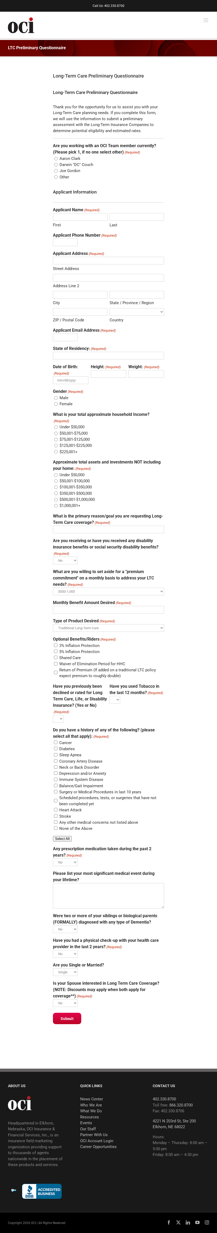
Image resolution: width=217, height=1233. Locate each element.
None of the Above (75, 828)
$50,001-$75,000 (74, 433)
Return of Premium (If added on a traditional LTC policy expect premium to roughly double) (107, 673)
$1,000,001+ (70, 505)
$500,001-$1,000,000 (77, 499)
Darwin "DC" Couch (76, 164)
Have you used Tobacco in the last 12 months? (136, 689)
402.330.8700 (164, 1099)
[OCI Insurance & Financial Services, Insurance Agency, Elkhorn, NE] (42, 1191)
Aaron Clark (70, 158)
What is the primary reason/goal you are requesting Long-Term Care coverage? (108, 519)
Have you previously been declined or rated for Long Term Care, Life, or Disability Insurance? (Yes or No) (80, 699)
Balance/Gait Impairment (81, 786)
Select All (62, 839)
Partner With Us (94, 1134)
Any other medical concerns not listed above (98, 822)
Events (86, 1122)
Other (64, 177)
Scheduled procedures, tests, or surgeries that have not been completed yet (107, 800)
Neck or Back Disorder (79, 767)
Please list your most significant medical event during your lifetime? (104, 876)
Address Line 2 (66, 286)
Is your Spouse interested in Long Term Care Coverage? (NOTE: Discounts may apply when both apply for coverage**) (106, 989)
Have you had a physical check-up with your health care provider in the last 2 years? (106, 943)
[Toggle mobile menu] (206, 20)
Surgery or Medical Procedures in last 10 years (100, 792)
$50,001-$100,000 (75, 481)
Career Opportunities (98, 1146)
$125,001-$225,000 (76, 445)
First (57, 225)
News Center (91, 1099)
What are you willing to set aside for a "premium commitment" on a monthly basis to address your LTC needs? (103, 578)
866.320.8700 (181, 1105)
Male (64, 397)
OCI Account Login (96, 1140)
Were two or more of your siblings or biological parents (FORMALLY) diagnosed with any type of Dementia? (105, 919)
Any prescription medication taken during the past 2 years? (102, 852)
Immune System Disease (81, 779)
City (56, 302)
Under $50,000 (72, 427)
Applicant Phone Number (85, 235)
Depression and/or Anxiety (82, 773)
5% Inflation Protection (79, 651)
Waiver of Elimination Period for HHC (92, 664)
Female (66, 404)
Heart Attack (70, 810)
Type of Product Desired (84, 620)
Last (113, 225)
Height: (106, 366)
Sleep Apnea (70, 755)
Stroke (65, 816)
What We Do (91, 1111)
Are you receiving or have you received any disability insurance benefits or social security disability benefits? (106, 547)
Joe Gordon (70, 170)
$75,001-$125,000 (75, 439)
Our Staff (88, 1129)
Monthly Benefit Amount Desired (92, 602)
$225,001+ (69, 451)
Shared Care (70, 657)
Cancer (65, 742)
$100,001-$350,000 (76, 487)
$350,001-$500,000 (76, 493)
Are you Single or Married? (78, 965)
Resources (89, 1117)
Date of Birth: (65, 369)
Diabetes (67, 748)
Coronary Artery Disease (80, 761)
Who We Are (91, 1105)
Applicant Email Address (84, 330)
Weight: (143, 366)
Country (116, 320)
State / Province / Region (132, 302)
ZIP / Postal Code (68, 320)
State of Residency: (79, 348)
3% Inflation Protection (79, 645)
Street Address (66, 268)
